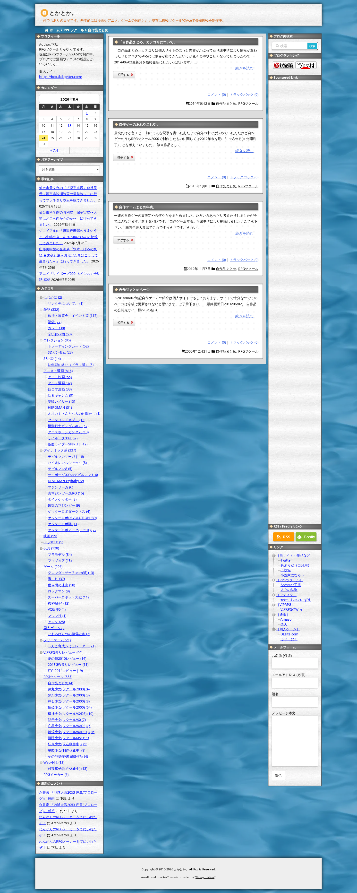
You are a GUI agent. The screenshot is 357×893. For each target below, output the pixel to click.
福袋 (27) (54, 322)
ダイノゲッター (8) (62, 499)
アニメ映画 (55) (60, 376)
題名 (275, 694)
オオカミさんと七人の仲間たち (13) (75, 413)
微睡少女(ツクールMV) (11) (68, 738)
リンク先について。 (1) (65, 303)
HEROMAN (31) (60, 407)
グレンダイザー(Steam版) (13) (71, 572)
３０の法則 (289, 589)
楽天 (283, 624)
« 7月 (54, 150)
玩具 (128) (51, 548)
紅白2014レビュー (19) (65, 670)
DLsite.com (289, 634)
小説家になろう (292, 575)
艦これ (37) (56, 578)
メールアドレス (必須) (288, 674)
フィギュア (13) (60, 560)
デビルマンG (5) (60, 468)
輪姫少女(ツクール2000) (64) (70, 707)
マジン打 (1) (57, 615)
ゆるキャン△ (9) (60, 395)
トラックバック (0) (244, 94)
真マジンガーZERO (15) (66, 493)
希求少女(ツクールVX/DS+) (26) (71, 731)
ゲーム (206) (52, 566)
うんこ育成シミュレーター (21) (71, 646)
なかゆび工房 (290, 584)
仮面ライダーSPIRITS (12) (67, 444)
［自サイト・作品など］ (295, 555)
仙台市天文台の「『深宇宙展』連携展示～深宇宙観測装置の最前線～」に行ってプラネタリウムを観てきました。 (68, 193)
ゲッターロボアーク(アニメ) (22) (72, 530)
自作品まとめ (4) (60, 683)
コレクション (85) (57, 340)
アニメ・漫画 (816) (58, 370)
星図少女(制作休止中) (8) (66, 750)
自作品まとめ (226, 103)
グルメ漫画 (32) (60, 383)
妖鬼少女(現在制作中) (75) (67, 744)
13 (69, 125)
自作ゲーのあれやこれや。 (139, 124)
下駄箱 (285, 570)
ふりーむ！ (289, 639)
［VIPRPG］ (285, 604)
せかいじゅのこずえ (295, 599)
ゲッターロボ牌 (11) (63, 523)
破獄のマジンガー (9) (64, 505)
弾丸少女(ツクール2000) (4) (69, 689)
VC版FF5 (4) (57, 609)
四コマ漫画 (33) (60, 389)
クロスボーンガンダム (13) (68, 432)
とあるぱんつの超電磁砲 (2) (69, 634)
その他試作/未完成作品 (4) (68, 756)
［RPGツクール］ (289, 580)
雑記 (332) (51, 309)
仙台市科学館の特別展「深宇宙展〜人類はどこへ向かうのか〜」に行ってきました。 (68, 218)
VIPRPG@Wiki (291, 609)
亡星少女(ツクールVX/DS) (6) (69, 725)
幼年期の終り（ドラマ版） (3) (71, 364)
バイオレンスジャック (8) (67, 462)
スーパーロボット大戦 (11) (68, 597)
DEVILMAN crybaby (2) (66, 480)
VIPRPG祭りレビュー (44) (62, 652)
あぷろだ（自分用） (295, 565)
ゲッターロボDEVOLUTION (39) (72, 517)
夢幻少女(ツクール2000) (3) (69, 695)
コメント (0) (216, 94)
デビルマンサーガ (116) (66, 456)
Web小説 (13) (53, 762)
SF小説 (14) (52, 358)
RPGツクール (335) (57, 676)
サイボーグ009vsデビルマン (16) (73, 474)
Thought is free (205, 877)
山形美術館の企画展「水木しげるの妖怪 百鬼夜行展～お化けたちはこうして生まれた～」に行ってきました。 (68, 255)
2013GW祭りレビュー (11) (68, 664)
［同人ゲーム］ (288, 629)
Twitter (286, 560)
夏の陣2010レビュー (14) (67, 658)
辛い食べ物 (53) (60, 334)
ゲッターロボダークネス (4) (69, 511)
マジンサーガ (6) (60, 487)
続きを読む (244, 68)
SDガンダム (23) (60, 352)
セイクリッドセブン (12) (66, 419)
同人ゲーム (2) (54, 627)
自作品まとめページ (134, 289)
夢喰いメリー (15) (61, 401)
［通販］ (283, 614)
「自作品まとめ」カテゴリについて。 (148, 42)
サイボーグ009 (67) (62, 438)
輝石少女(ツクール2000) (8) (69, 701)
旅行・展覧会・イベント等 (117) (72, 315)
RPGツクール (248, 103)
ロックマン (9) (59, 591)
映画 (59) (50, 536)
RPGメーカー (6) (55, 774)
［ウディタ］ (286, 594)
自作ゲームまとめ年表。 (137, 207)
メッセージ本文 (284, 713)
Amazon (287, 619)
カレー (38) (56, 328)
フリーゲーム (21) (57, 640)
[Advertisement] (295, 156)
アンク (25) (56, 621)
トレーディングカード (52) (68, 346)
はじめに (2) (52, 297)
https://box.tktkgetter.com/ (60, 76)
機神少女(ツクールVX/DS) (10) (70, 713)
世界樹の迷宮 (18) (61, 585)
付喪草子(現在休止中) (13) (67, 768)
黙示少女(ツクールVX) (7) (67, 719)
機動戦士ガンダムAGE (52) (68, 426)
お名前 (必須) (282, 655)
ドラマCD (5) (53, 542)
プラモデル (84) (60, 554)
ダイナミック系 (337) (59, 450)
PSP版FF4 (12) (58, 603)
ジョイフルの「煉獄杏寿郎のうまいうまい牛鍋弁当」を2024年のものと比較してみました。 (68, 236)
